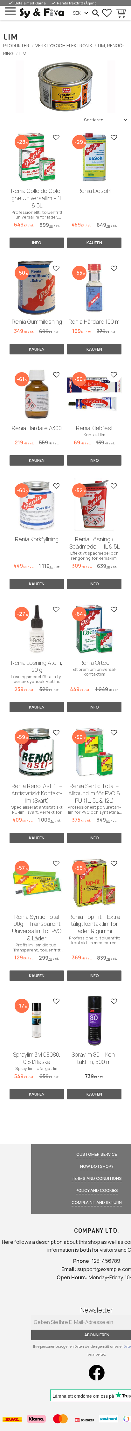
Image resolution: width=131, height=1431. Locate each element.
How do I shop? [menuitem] (97, 1166)
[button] (10, 11)
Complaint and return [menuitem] (97, 1202)
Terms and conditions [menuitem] (97, 1178)
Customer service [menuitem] (96, 1154)
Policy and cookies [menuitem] (97, 1190)
